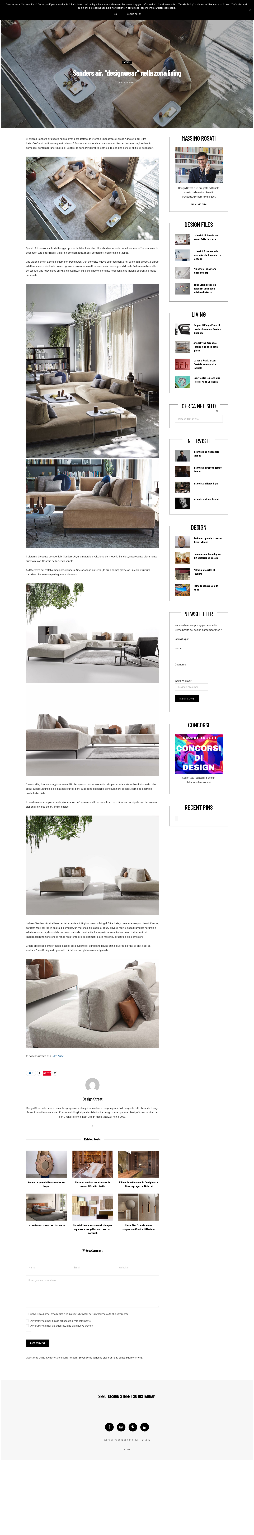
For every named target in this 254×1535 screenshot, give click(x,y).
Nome (178, 648)
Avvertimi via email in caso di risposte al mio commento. (60, 1321)
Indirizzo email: (183, 681)
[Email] (54, 1073)
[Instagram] (121, 1427)
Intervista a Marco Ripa (206, 483)
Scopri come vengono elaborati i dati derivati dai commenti (110, 1357)
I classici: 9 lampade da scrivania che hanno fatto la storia (207, 255)
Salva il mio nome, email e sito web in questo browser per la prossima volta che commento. (79, 1314)
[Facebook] (109, 1427)
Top (128, 1449)
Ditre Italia (57, 1056)
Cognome (180, 664)
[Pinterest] (133, 1427)
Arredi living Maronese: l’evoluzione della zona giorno (206, 346)
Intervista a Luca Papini (206, 499)
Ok (115, 14)
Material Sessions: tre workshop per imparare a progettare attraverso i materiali (92, 1229)
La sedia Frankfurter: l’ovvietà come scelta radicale (205, 364)
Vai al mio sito (198, 204)
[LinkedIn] (144, 1427)
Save (48, 1072)
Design (127, 62)
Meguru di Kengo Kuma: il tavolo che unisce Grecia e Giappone (207, 329)
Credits (146, 1440)
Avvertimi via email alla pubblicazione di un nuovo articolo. (61, 1325)
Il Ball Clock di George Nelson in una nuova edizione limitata (205, 288)
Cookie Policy (134, 14)
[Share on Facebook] (39, 1073)
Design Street (128, 82)
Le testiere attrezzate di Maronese (46, 1225)
